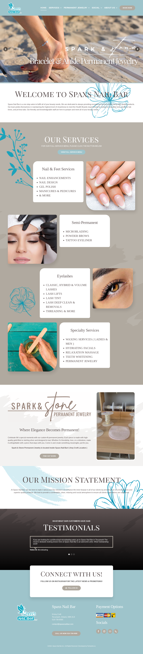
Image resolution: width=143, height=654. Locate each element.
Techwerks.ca (91, 646)
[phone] (116, 631)
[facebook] (98, 631)
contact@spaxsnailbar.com (62, 624)
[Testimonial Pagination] (69, 554)
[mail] (110, 631)
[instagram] (104, 631)
